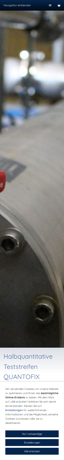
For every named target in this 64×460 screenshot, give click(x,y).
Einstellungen (14, 410)
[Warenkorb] (59, 5)
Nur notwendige (32, 434)
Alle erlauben (32, 451)
